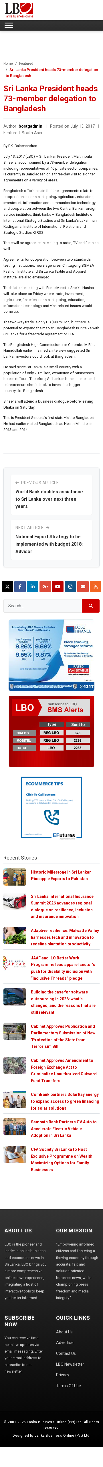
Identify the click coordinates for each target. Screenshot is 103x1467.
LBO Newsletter (70, 1364)
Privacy (62, 1375)
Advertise (65, 1342)
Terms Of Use (68, 1385)
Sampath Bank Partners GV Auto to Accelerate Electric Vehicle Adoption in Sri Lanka (64, 1129)
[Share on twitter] (7, 586)
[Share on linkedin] (32, 586)
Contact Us (66, 1353)
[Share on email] (83, 586)
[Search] (91, 606)
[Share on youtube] (58, 586)
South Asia (32, 132)
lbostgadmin (29, 126)
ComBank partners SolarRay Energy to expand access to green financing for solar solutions (65, 1101)
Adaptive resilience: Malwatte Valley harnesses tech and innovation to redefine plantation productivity (65, 937)
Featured (26, 64)
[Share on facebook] (20, 586)
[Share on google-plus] (45, 586)
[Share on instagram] (70, 586)
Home (8, 64)
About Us (64, 1332)
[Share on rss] (95, 586)
